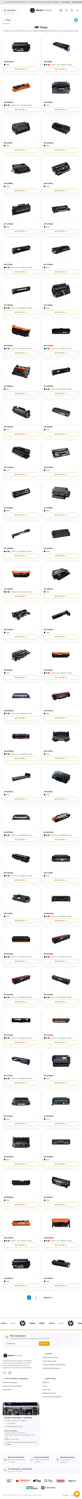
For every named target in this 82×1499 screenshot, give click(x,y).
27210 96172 (11, 1423)
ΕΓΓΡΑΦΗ (44, 1343)
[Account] (77, 10)
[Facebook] (5, 1373)
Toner (45, 1386)
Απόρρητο (65, 1495)
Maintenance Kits (49, 1393)
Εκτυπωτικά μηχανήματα (52, 1397)
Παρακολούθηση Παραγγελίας (54, 1364)
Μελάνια (46, 1382)
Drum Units (47, 1389)
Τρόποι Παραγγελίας (50, 1357)
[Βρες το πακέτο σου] (61, 10)
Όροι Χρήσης (7, 1389)
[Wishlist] (66, 10)
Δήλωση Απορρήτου (10, 1382)
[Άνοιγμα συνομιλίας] (77, 1494)
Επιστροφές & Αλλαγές (51, 1368)
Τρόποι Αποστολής (49, 1361)
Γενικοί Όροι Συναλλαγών (12, 1386)
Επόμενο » (48, 1297)
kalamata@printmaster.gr (15, 1426)
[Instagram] (10, 1373)
